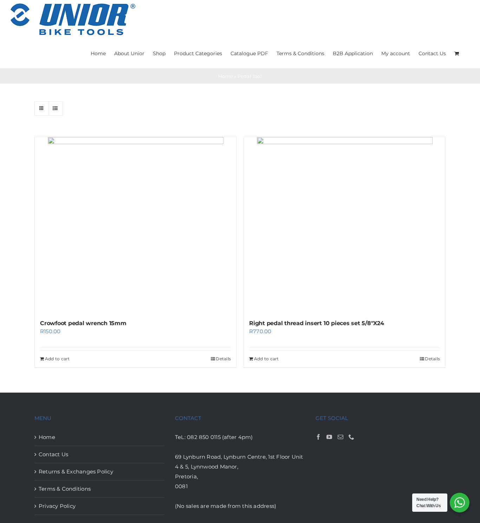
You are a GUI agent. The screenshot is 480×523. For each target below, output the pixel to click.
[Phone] (351, 437)
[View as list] (55, 108)
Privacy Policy (57, 506)
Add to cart (57, 358)
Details (223, 358)
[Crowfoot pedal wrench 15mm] (135, 225)
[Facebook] (318, 437)
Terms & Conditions (65, 488)
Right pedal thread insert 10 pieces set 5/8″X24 (316, 323)
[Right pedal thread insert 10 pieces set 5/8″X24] (344, 225)
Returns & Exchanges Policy (76, 471)
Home (225, 76)
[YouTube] (329, 437)
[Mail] (340, 437)
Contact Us (53, 454)
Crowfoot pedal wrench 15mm (83, 323)
